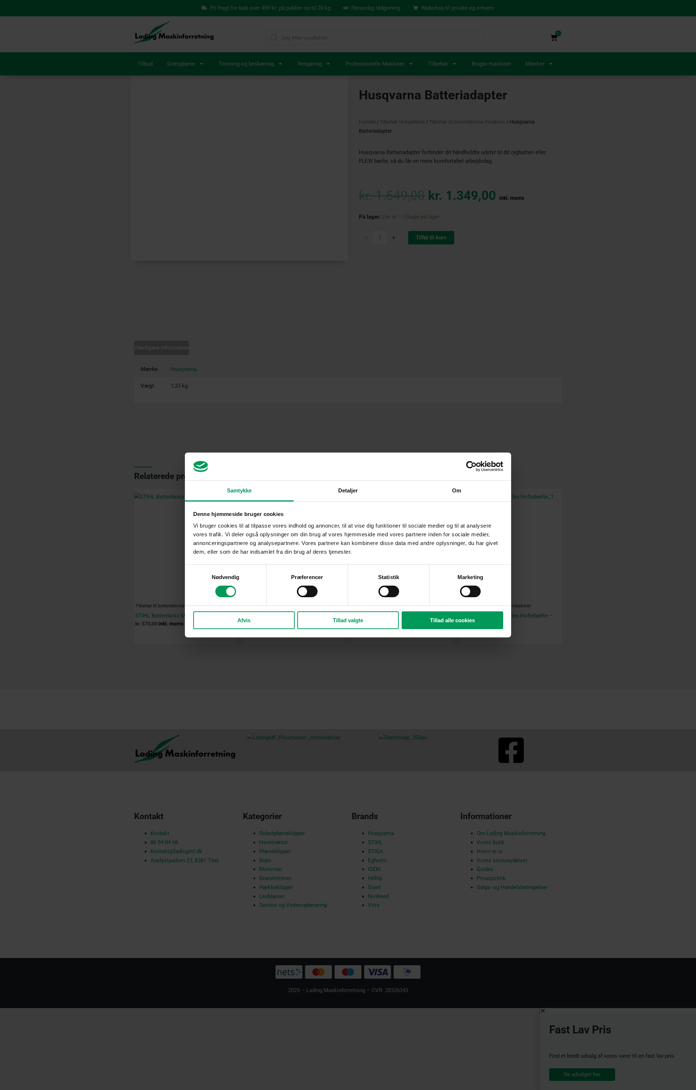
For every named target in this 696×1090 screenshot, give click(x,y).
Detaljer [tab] (348, 490)
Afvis (243, 620)
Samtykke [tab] (239, 490)
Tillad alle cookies (452, 620)
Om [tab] (456, 490)
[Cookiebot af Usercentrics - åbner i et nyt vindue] (471, 466)
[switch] (307, 591)
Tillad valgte (348, 620)
